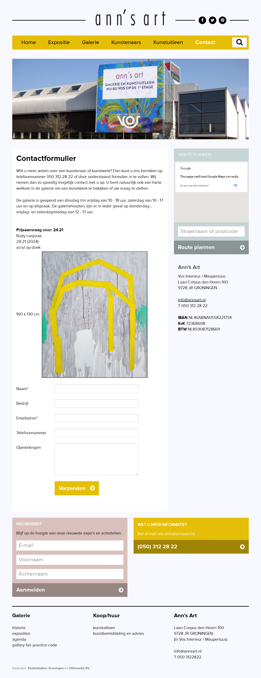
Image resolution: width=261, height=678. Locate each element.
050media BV (79, 668)
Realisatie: (19, 668)
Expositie (59, 42)
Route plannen (196, 247)
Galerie (90, 42)
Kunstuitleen (168, 42)
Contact (205, 42)
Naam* (22, 388)
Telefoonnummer (31, 432)
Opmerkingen (28, 447)
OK (235, 185)
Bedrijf (22, 403)
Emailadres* (27, 418)
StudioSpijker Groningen (46, 668)
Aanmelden (30, 590)
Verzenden (73, 488)
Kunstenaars (126, 42)
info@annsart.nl (192, 300)
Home (28, 42)
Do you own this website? (194, 185)
